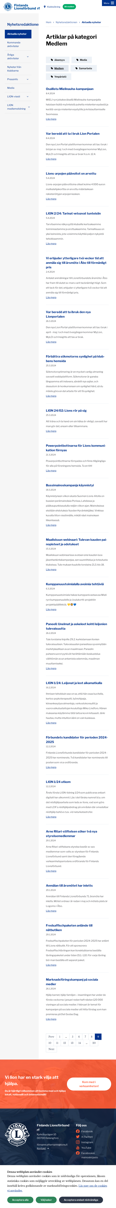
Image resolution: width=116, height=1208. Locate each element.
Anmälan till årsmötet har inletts (69, 885)
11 (57, 1042)
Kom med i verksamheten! (89, 1084)
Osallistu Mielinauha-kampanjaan (69, 89)
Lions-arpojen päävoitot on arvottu (71, 173)
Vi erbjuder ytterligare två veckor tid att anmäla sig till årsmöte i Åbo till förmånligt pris (76, 262)
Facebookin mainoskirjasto (89, 1155)
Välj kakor (46, 1199)
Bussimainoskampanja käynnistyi (70, 485)
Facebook (87, 1131)
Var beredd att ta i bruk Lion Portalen (73, 133)
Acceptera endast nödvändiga (81, 1199)
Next (51, 1049)
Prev (51, 1036)
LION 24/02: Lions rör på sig (66, 410)
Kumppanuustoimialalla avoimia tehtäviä (75, 584)
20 (94, 1042)
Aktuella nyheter (91, 22)
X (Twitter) (87, 1136)
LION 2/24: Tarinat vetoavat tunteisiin (73, 213)
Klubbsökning (53, 6)
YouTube (86, 1147)
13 (72, 1042)
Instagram (87, 1142)
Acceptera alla (20, 1199)
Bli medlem (69, 6)
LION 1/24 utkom (58, 782)
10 (49, 1042)
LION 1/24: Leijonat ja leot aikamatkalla (74, 683)
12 (64, 1042)
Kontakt (41, 1148)
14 (79, 1042)
